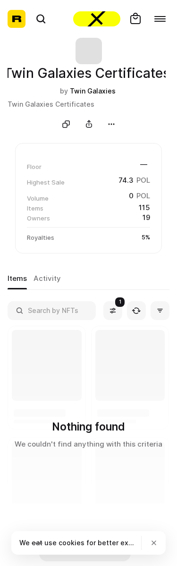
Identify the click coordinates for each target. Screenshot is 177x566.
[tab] (17, 279)
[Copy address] (66, 124)
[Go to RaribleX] (96, 18)
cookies (71, 543)
